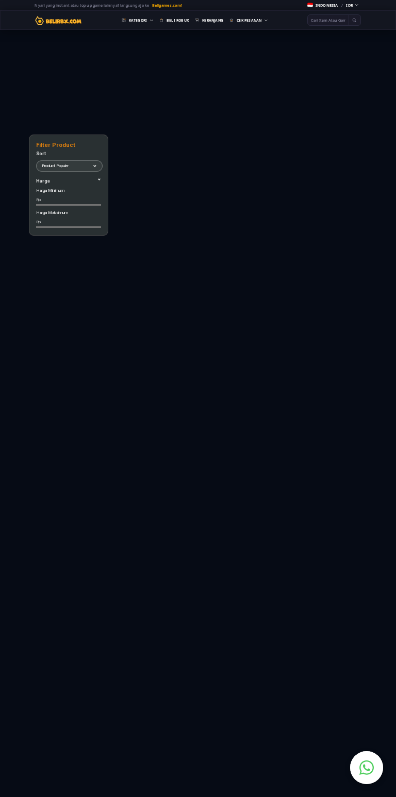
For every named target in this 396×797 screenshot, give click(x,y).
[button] (333, 5)
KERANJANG (212, 20)
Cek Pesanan (249, 20)
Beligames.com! (167, 5)
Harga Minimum (50, 195)
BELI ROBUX (178, 20)
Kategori (138, 20)
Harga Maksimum (52, 217)
